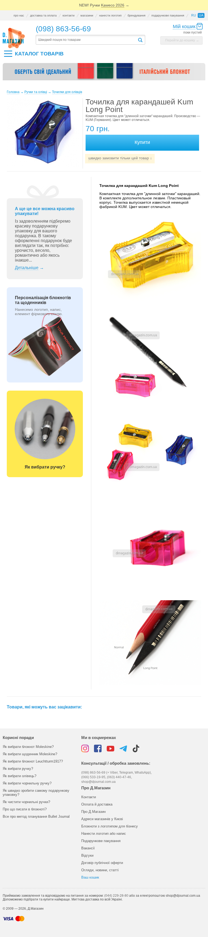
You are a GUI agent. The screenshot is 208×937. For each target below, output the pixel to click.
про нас (19, 15)
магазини (86, 15)
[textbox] (86, 40)
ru (193, 15)
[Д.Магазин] (14, 38)
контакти (68, 15)
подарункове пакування (167, 15)
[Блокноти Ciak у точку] (104, 74)
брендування (136, 15)
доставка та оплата (43, 15)
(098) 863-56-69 (63, 29)
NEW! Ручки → (104, 5)
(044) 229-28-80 (116, 896)
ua (201, 15)
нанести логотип (110, 15)
